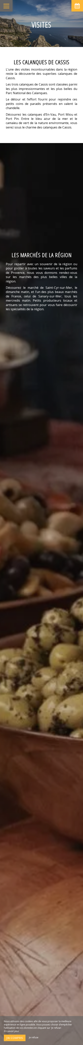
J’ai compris (14, 1038)
